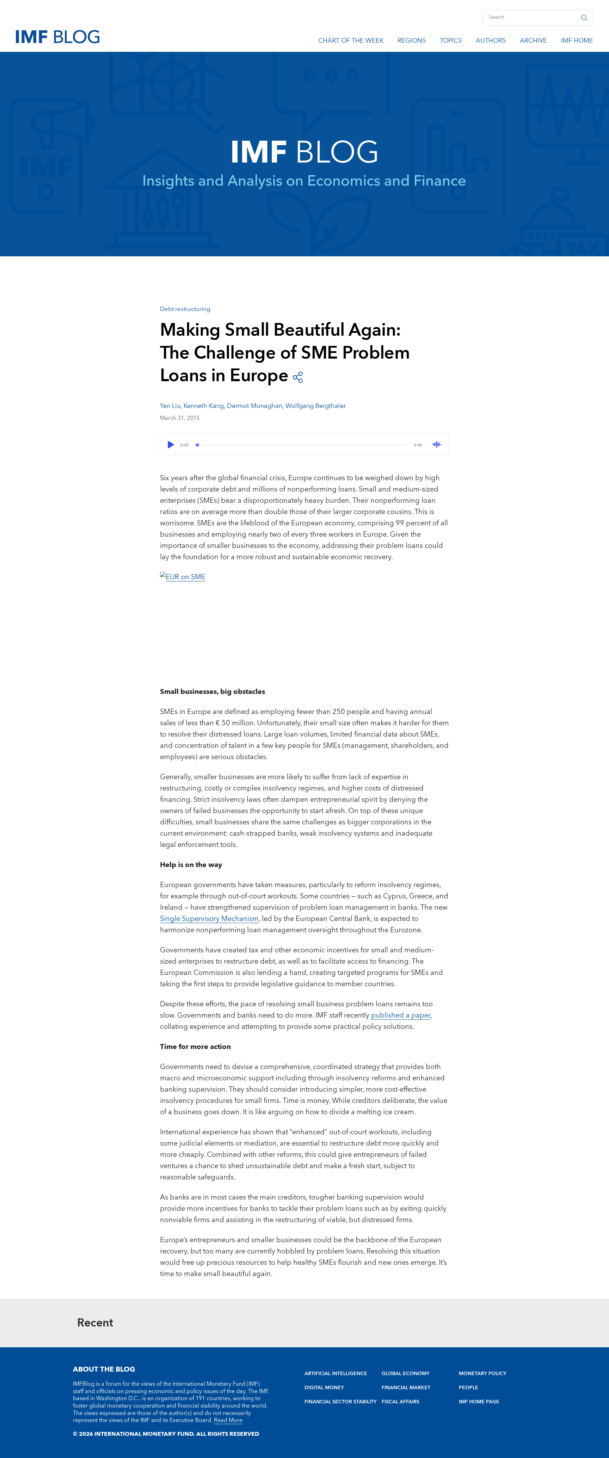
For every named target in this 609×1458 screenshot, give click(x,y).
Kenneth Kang (204, 406)
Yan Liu (170, 406)
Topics (451, 42)
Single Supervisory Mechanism (209, 919)
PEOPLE (468, 1387)
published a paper (400, 1015)
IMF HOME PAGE (479, 1401)
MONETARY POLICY (482, 1373)
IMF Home (577, 42)
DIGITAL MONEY (324, 1387)
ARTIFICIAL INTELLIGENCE (335, 1373)
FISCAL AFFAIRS (400, 1401)
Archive (533, 42)
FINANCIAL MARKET (406, 1387)
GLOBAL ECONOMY (406, 1373)
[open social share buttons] (298, 376)
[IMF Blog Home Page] (57, 36)
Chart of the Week (350, 42)
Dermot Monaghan (254, 406)
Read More (228, 1420)
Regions (412, 42)
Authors (491, 42)
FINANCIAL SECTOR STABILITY (340, 1401)
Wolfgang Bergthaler (315, 406)
